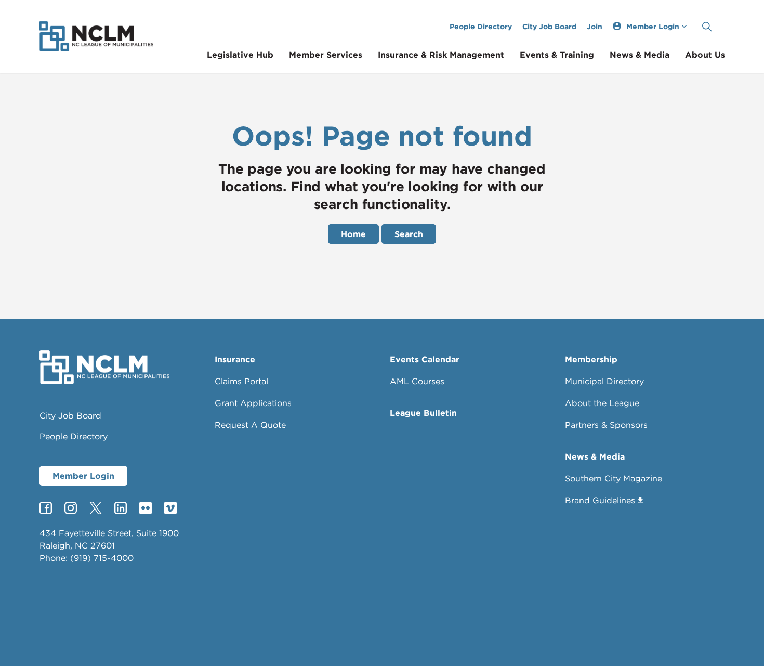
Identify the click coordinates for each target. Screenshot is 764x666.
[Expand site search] (706, 26)
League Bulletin (423, 412)
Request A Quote (250, 424)
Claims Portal (241, 381)
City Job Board (549, 26)
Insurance (235, 359)
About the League (602, 403)
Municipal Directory (604, 381)
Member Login (83, 475)
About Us (705, 54)
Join (594, 26)
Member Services (325, 54)
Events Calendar (424, 359)
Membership (591, 359)
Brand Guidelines (600, 500)
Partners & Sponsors (606, 424)
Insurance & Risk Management (441, 54)
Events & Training (557, 54)
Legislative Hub (240, 54)
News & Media (639, 54)
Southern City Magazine (613, 478)
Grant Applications (253, 403)
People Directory (481, 26)
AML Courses (417, 381)
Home (353, 234)
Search (408, 234)
